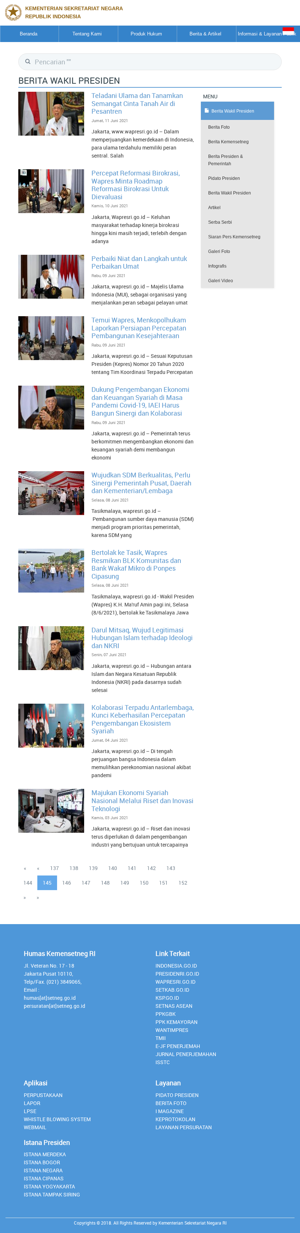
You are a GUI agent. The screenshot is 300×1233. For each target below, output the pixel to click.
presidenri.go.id (177, 973)
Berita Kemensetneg (228, 141)
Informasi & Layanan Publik (267, 34)
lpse (30, 1111)
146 (66, 882)
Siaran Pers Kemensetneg (234, 236)
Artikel (214, 207)
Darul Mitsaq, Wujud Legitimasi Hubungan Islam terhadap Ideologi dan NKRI (142, 637)
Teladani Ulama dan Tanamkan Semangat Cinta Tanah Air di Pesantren (137, 103)
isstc (162, 1062)
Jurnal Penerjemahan (185, 1054)
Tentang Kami (87, 34)
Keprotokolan (175, 1119)
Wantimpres (171, 1029)
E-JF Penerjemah (177, 1046)
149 (124, 882)
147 (86, 882)
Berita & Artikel (205, 34)
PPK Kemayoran (176, 1021)
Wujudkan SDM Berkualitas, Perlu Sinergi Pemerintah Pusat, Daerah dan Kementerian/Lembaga (141, 482)
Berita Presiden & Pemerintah (225, 160)
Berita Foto (219, 127)
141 (132, 868)
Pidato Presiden (224, 178)
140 (112, 868)
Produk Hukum (146, 34)
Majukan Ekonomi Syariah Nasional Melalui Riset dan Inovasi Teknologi (142, 800)
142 (151, 868)
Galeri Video (220, 280)
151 (163, 882)
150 (144, 882)
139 (93, 868)
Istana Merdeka (45, 1154)
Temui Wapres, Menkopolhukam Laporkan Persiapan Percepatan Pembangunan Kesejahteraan (138, 327)
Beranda (28, 34)
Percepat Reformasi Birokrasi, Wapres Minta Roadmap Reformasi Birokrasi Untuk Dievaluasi (135, 185)
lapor (32, 1103)
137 (54, 868)
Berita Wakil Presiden (229, 193)
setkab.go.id (172, 989)
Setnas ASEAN (173, 1005)
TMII (160, 1038)
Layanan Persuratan (183, 1127)
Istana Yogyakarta (49, 1186)
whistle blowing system (57, 1119)
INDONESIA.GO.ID (176, 965)
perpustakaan (43, 1095)
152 (183, 882)
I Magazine (169, 1111)
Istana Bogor (42, 1162)
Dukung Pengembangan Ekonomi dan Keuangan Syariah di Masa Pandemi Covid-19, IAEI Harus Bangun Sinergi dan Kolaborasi (140, 401)
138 (74, 868)
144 (27, 882)
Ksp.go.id (167, 997)
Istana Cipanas (44, 1178)
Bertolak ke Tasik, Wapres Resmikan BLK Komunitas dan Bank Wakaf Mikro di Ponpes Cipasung (136, 564)
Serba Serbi (220, 222)
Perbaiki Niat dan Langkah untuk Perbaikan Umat (139, 262)
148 (105, 882)
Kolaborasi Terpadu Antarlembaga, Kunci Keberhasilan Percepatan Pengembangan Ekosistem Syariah (142, 719)
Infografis (217, 266)
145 (47, 882)
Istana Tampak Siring (52, 1194)
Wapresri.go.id (175, 981)
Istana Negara (43, 1170)
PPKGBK (165, 1013)
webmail (35, 1127)
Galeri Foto (219, 251)
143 (170, 868)
